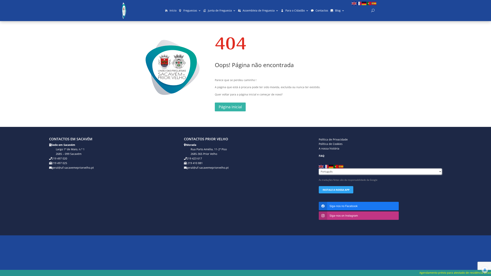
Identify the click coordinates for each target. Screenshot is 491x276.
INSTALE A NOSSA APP (336, 189)
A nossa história (329, 148)
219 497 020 (59, 158)
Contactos (322, 10)
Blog (338, 10)
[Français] (359, 3)
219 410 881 (195, 163)
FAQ (321, 156)
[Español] (374, 3)
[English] (354, 3)
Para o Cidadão (295, 10)
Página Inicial (230, 106)
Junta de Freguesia (220, 10)
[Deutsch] (364, 3)
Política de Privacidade (333, 139)
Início (173, 10)
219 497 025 (59, 163)
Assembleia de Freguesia (259, 10)
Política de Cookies (331, 144)
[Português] (369, 3)
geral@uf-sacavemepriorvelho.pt (73, 167)
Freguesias (190, 10)
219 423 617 (194, 158)
